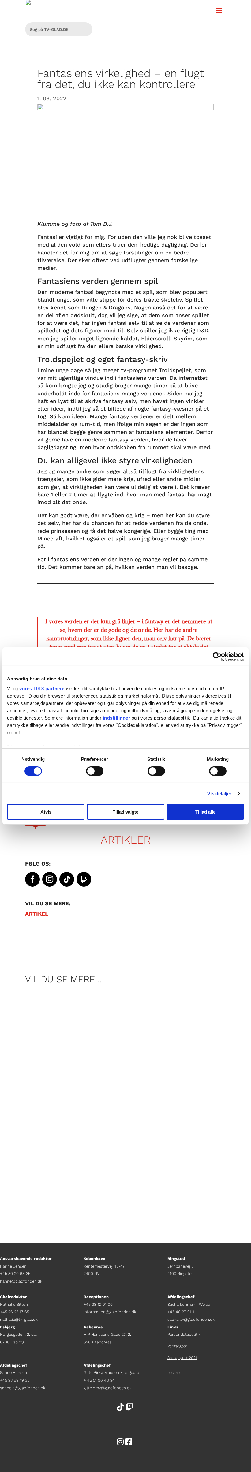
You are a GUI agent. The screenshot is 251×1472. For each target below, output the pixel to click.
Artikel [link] (36, 913)
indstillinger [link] (116, 717)
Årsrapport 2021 (182, 1357)
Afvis (45, 812)
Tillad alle (205, 812)
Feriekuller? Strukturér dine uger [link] (78, 1078)
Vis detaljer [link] (219, 793)
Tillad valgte (125, 812)
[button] (219, 10)
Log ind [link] (173, 1373)
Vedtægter (177, 1346)
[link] (217, 656)
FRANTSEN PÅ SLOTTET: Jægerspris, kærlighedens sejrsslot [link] (119, 1016)
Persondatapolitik (183, 1334)
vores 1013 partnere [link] (42, 688)
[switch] (94, 771)
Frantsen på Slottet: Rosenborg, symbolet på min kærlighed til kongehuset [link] (124, 1151)
